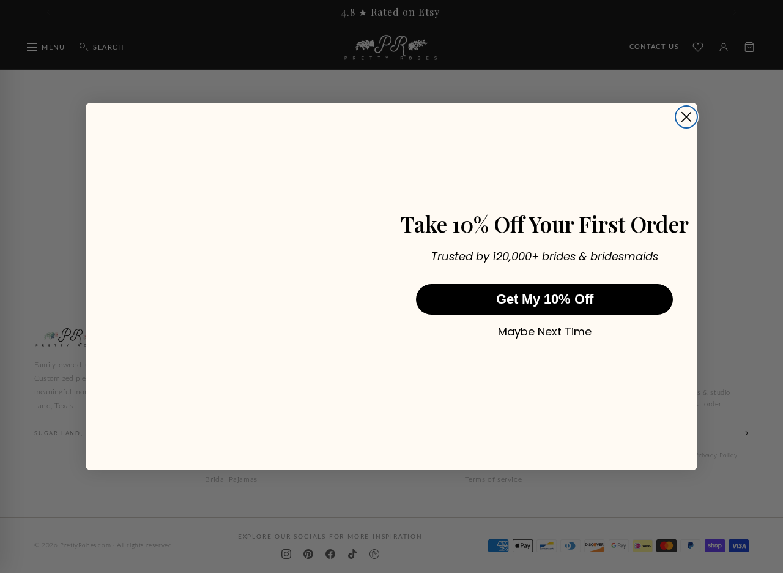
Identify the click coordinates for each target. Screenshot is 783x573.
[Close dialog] (686, 117)
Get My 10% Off (544, 299)
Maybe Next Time (545, 331)
